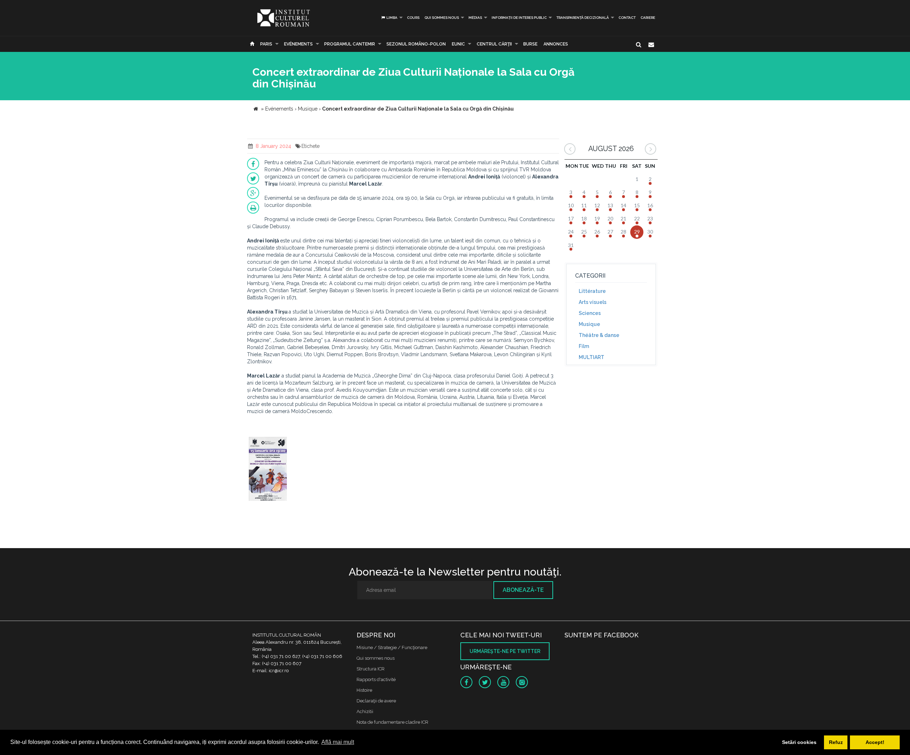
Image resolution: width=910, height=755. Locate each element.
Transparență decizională (582, 18)
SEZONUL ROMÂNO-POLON (416, 44)
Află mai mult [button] (337, 742)
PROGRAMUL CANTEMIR (349, 44)
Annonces (556, 44)
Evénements (298, 44)
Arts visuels (592, 302)
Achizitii (365, 711)
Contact (627, 18)
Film (584, 346)
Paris (266, 44)
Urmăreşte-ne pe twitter (505, 651)
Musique (589, 324)
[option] (268, 470)
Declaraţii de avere (376, 700)
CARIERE (648, 18)
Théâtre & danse (599, 335)
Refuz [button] (836, 742)
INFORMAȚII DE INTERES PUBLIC (519, 18)
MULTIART (591, 357)
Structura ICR (371, 668)
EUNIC (458, 44)
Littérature (592, 291)
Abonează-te (523, 590)
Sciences (590, 313)
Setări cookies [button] (799, 742)
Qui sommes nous (441, 18)
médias (475, 18)
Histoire (364, 690)
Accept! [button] (875, 742)
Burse (530, 44)
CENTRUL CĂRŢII (494, 44)
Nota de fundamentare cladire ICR (392, 722)
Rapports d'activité (376, 679)
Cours (413, 18)
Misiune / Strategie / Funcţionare (392, 647)
